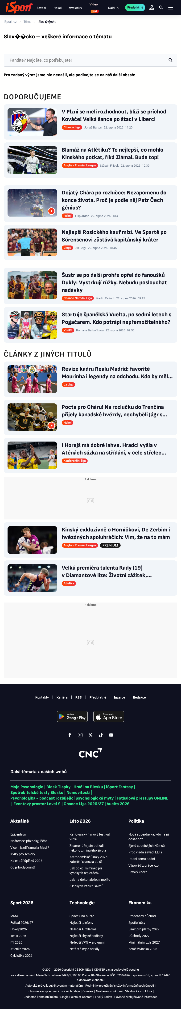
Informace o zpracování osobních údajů (54, 991)
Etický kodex (103, 997)
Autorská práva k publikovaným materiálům (54, 985)
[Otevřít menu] (170, 7)
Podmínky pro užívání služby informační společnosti (119, 985)
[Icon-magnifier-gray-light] (171, 60)
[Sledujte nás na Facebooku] (70, 735)
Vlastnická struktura (138, 991)
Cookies (87, 991)
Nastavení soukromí (109, 991)
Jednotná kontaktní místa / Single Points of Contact (58, 997)
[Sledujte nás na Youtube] (111, 735)
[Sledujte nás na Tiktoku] (101, 735)
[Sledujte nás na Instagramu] (80, 735)
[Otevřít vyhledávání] (161, 7)
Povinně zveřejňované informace (135, 997)
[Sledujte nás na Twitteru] (90, 735)
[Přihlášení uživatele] (151, 7)
